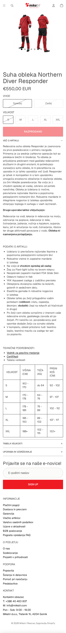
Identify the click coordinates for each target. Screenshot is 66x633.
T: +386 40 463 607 (15, 601)
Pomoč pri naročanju (15, 579)
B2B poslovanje (12, 530)
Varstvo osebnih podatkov (18, 522)
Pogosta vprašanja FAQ (16, 535)
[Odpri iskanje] (12, 5)
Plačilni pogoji (11, 505)
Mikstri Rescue (27, 623)
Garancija (8, 513)
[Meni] (4, 5)
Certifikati (12, 356)
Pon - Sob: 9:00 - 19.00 (17, 610)
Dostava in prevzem (15, 509)
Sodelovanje (10, 553)
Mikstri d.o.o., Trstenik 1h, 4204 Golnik (25, 614)
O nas (6, 548)
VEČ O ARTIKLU (11, 140)
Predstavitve (10, 583)
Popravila (8, 570)
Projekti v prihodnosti (15, 557)
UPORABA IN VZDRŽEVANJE (17, 451)
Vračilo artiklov (12, 518)
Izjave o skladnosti (14, 526)
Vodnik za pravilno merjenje (23, 352)
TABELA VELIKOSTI (12, 443)
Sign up (33, 484)
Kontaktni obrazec (13, 597)
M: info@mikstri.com (15, 605)
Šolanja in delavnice (15, 575)
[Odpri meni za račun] (54, 5)
